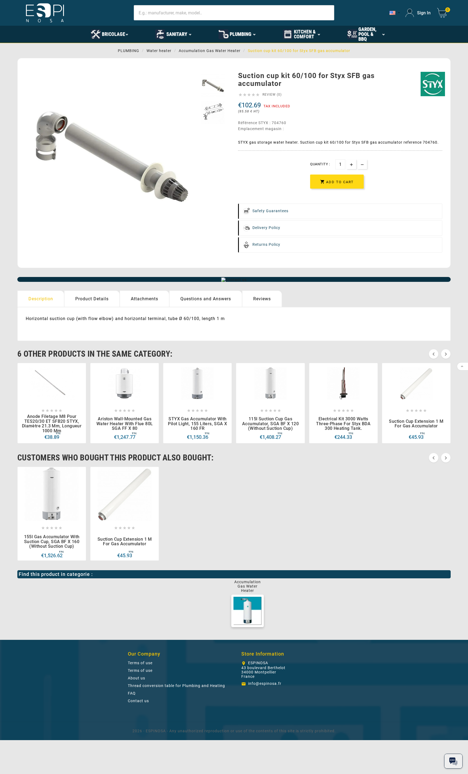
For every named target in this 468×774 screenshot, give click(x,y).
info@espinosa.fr (264, 683)
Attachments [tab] (144, 298)
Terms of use (140, 663)
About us (136, 678)
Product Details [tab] (92, 298)
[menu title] (64, 33)
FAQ (132, 693)
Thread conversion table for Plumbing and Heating (176, 685)
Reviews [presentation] (262, 298)
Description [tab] (40, 298)
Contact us (138, 701)
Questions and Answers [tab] (205, 298)
